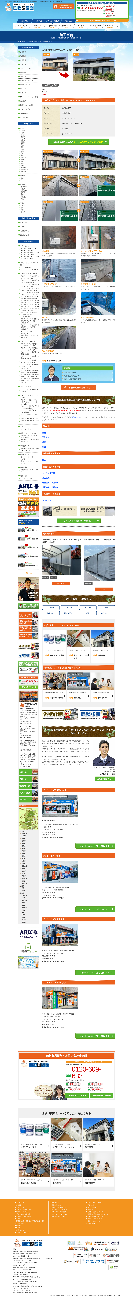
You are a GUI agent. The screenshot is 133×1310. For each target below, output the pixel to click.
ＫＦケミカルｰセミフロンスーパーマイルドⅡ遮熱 (30, 253)
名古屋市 (24, 131)
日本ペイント (24, 454)
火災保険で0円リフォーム (59, 1216)
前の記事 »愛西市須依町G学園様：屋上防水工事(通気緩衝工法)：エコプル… (92, 509)
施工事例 (81, 26)
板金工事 (23, 89)
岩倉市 (23, 153)
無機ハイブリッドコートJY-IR (30, 421)
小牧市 (23, 155)
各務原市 (24, 197)
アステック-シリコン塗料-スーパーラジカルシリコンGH (30, 293)
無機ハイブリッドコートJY (30, 418)
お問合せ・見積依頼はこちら (79, 388)
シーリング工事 (48, 473)
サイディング (24, 64)
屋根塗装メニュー (57, 1205)
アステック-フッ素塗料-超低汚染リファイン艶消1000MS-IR (30, 380)
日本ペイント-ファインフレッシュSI (30, 462)
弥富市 (23, 137)
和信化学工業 (24, 446)
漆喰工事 (23, 76)
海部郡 (23, 159)
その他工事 (24, 117)
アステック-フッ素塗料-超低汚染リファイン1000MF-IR (30, 371)
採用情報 (18, 1228)
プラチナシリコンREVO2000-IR (26, 332)
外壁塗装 (23, 52)
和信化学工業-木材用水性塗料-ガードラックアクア (30, 449)
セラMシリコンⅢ (26, 478)
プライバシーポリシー (22, 1232)
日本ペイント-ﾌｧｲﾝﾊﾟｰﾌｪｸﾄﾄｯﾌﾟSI (30, 458)
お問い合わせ (20, 1230)
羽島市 (23, 199)
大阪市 (23, 180)
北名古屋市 (24, 157)
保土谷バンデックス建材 (28, 433)
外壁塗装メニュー (57, 1203)
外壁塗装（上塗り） (50, 487)
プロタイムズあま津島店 (23, 1214)
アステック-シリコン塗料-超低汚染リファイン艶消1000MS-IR (30, 327)
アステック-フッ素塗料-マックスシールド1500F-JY (30, 361)
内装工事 (23, 101)
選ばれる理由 (52, 26)
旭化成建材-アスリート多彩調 (30, 471)
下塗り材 (46, 437)
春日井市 (24, 171)
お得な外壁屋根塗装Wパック (60, 1207)
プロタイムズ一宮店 (22, 1212)
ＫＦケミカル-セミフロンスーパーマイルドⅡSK (30, 249)
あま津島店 (24, 223)
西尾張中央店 (24, 235)
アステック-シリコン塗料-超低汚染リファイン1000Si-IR (30, 301)
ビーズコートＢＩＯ (27, 429)
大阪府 (22, 175)
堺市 (22, 178)
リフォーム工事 (25, 109)
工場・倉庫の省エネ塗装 (59, 1212)
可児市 (23, 189)
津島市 (23, 141)
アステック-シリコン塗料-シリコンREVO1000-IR (30, 281)
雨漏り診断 (91, 1205)
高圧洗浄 (46, 478)
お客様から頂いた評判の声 (95, 1212)
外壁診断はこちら (76, 1095)
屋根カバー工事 (25, 84)
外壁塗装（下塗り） (50, 483)
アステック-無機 (25, 387)
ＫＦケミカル (24, 246)
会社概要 (18, 1205)
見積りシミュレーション (95, 1221)
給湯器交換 (24, 113)
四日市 (23, 210)
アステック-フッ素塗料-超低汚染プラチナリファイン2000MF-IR (30, 366)
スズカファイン (25, 426)
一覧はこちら (28, 573)
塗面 (44, 447)
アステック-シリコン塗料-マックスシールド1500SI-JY (30, 297)
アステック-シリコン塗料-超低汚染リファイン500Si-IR (30, 310)
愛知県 (22, 128)
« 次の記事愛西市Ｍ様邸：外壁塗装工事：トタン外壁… (65, 509)
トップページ (20, 1203)
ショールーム (110, 26)
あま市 (23, 139)
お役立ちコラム (95, 26)
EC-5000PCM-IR (26, 267)
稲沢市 (23, 135)
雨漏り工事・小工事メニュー (60, 1214)
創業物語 (18, 1225)
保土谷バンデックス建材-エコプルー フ (30, 441)
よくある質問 (91, 1223)
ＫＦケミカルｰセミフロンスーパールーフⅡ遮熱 (30, 257)
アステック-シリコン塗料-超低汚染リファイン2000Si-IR (30, 305)
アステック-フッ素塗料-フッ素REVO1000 (30, 353)
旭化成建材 (24, 467)
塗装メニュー (66, 26)
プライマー (46, 500)
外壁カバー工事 (25, 68)
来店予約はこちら (101, 1095)
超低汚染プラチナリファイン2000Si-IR (29, 336)
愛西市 (23, 143)
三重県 (22, 203)
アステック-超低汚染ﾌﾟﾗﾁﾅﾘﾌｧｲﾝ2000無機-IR (30, 407)
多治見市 (24, 191)
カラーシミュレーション (95, 1218)
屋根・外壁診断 (92, 1207)
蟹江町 (23, 161)
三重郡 (23, 206)
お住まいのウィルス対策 (95, 1203)
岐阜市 (23, 193)
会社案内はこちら (104, 779)
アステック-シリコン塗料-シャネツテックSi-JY (30, 277)
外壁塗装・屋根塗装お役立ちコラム (98, 1214)
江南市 (23, 149)
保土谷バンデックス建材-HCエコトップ (29, 436)
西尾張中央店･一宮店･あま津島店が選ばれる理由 (30, 1221)
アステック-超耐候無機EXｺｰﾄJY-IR (30, 390)
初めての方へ (23, 26)
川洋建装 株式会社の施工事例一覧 (77, 521)
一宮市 (23, 133)
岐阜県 (22, 184)
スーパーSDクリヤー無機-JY (29, 415)
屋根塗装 (23, 72)
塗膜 (44, 442)
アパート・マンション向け (59, 1209)
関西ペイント (24, 476)
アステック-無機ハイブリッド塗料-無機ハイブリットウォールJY (30, 402)
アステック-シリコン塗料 (28, 273)
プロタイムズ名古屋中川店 (23, 1216)
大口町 (23, 163)
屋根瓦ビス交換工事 (26, 80)
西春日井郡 (24, 169)
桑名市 (23, 208)
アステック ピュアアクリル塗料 (29, 264)
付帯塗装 (23, 60)
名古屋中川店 (24, 231)
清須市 (23, 151)
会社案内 (37, 26)
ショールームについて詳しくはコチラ (94, 846)
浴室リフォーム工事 (26, 105)
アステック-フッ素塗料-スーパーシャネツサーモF (30, 349)
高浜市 (23, 147)
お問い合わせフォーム (28, 687)
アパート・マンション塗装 (29, 97)
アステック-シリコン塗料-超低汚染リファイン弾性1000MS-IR (30, 321)
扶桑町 (23, 165)
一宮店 (22, 227)
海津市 (23, 195)
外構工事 (23, 93)
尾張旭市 (24, 167)
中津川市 (24, 187)
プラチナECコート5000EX (29, 269)
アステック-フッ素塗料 (27, 341)
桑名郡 (23, 212)
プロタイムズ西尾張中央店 (23, 1209)
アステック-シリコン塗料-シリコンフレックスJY (30, 285)
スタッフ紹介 (20, 1223)
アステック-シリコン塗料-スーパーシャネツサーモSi (30, 289)
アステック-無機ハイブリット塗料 (29, 396)
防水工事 (23, 56)
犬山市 (23, 145)
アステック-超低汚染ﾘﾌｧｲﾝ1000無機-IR (29, 411)
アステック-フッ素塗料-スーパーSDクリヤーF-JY (30, 345)
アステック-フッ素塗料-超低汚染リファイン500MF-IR (30, 375)
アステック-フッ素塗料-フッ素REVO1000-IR (30, 357)
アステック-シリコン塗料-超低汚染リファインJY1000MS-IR (30, 315)
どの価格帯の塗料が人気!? (77, 142)
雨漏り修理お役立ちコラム (95, 1216)
